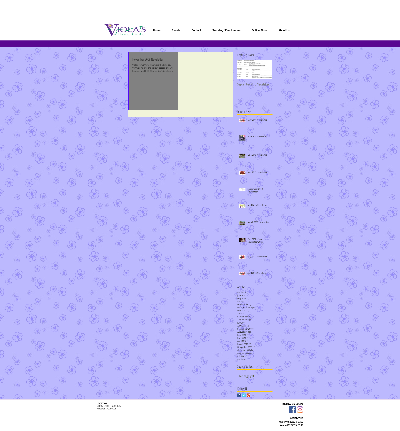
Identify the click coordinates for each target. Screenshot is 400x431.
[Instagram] (300, 409)
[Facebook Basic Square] (239, 395)
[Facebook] (292, 409)
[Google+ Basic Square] (248, 395)
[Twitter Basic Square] (244, 395)
